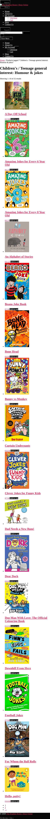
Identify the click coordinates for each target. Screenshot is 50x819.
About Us (8, 14)
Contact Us (9, 24)
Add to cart (15, 119)
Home (7, 11)
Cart (11, 20)
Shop (7, 22)
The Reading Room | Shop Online (19, 814)
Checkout (13, 18)
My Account (9, 16)
